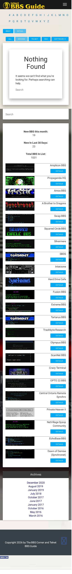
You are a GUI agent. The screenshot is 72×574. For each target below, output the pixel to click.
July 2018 (35, 493)
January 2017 (36, 504)
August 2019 (35, 486)
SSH (46, 39)
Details (59, 171)
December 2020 (36, 482)
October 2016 (36, 508)
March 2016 (36, 515)
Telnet (34, 39)
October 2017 (36, 497)
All (10, 39)
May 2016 (35, 512)
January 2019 (36, 490)
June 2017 (36, 501)
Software (59, 39)
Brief (8, 31)
